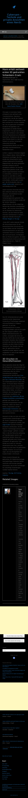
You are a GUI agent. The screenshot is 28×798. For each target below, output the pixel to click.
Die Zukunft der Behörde (8, 734)
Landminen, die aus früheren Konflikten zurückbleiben (13, 397)
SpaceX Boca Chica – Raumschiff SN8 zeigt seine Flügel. (13, 677)
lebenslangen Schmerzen (10, 409)
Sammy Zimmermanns (13, 80)
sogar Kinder (6, 425)
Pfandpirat (4, 771)
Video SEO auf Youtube (7, 756)
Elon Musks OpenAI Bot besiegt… (14, 641)
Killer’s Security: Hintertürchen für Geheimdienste (13, 741)
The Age (10, 473)
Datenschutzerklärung (7, 787)
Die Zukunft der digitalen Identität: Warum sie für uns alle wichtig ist (14, 665)
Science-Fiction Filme (6, 775)
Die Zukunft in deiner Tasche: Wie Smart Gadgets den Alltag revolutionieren (14, 671)
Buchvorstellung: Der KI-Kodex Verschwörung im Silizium (13, 674)
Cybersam (5, 36)
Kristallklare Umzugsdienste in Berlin (10, 668)
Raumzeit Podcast (6, 773)
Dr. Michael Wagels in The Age (12, 218)
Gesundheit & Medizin (12, 36)
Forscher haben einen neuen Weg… (14, 636)
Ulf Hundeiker (5, 777)
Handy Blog (4, 767)
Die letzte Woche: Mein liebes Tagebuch (11, 728)
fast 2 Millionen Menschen (13, 379)
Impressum (4, 789)
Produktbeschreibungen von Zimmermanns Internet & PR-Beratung (13, 785)
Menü (5, 32)
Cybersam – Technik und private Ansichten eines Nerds (14, 18)
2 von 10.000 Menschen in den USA (13, 376)
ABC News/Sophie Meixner (15, 105)
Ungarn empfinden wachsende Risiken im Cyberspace (14, 721)
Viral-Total (4, 779)
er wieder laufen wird (12, 183)
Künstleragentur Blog (6, 769)
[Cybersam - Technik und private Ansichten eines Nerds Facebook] (14, 658)
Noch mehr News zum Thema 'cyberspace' (12, 747)
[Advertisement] (14, 54)
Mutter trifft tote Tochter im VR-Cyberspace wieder (13, 714)
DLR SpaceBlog (5, 765)
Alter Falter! (4, 764)
